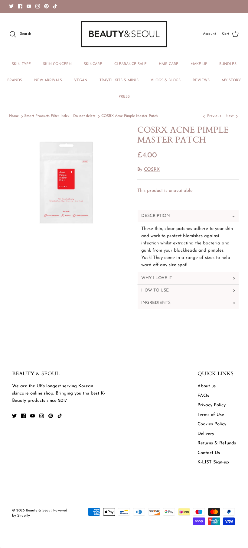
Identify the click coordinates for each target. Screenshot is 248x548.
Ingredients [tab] (156, 303)
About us (206, 386)
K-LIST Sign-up (213, 462)
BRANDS (14, 80)
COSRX (152, 169)
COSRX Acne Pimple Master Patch (129, 116)
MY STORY (231, 80)
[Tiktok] (55, 6)
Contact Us (208, 453)
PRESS (124, 96)
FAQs (203, 396)
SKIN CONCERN (57, 64)
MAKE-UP (199, 64)
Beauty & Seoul (38, 510)
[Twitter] (11, 6)
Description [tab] (155, 216)
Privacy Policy (211, 405)
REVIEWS (201, 80)
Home (14, 116)
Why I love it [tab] (156, 278)
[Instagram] (37, 6)
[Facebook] (20, 6)
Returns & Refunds (216, 443)
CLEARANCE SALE (130, 64)
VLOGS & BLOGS (166, 80)
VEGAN (80, 80)
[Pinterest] (46, 6)
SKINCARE (93, 64)
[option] (66, 182)
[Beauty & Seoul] (124, 34)
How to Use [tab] (155, 290)
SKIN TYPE (21, 64)
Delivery (205, 434)
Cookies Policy (211, 424)
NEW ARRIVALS (48, 80)
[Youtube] (29, 6)
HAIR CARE (168, 64)
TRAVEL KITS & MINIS (119, 80)
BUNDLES (228, 64)
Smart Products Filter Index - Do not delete (60, 116)
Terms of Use (210, 415)
